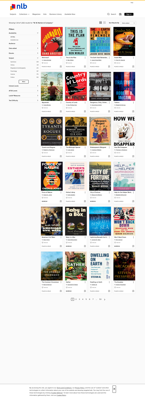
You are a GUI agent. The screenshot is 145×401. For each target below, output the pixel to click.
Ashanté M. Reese (73, 284)
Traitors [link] (116, 102)
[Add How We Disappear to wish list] (133, 156)
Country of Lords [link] (71, 102)
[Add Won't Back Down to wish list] (133, 246)
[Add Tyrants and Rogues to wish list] (60, 156)
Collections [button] (23, 14)
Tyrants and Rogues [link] (48, 147)
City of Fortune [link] (95, 192)
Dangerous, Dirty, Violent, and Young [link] (99, 102)
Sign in (128, 14)
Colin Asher (71, 150)
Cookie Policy (61, 395)
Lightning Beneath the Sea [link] (99, 237)
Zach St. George (120, 60)
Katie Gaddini (71, 195)
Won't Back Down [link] (120, 237)
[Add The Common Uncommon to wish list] (60, 291)
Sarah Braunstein (72, 240)
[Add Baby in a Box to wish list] (85, 246)
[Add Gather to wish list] (85, 291)
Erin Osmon (119, 240)
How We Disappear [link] (120, 147)
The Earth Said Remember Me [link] (99, 58)
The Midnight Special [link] (73, 147)
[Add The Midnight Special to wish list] (85, 156)
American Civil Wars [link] (48, 237)
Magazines (36, 14)
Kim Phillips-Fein (72, 105)
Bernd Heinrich (48, 284)
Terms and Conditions (64, 388)
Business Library (56, 14)
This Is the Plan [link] (71, 58)
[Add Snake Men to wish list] (133, 66)
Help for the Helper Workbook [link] (123, 192)
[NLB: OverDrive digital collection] (18, 7)
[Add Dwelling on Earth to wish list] (109, 291)
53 (100, 299)
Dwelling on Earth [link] (96, 282)
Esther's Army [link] (70, 192)
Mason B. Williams (97, 195)
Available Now (70, 14)
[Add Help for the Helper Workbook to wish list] (133, 201)
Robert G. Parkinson (49, 150)
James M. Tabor (96, 240)
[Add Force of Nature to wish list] (60, 201)
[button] (111, 15)
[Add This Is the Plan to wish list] (85, 66)
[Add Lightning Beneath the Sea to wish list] (109, 246)
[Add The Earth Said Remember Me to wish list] (109, 66)
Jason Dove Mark (96, 60)
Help (132, 2)
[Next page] (105, 299)
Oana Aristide (47, 60)
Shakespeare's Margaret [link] (98, 147)
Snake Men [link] (118, 58)
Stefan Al (94, 284)
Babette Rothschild (121, 195)
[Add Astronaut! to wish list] (60, 66)
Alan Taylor (47, 240)
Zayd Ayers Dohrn (97, 105)
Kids (45, 14)
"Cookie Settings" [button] (57, 393)
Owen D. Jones (48, 195)
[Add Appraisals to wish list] (60, 111)
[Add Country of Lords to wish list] (85, 111)
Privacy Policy (79, 388)
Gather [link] (68, 282)
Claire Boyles (47, 105)
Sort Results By (114, 23)
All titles (13, 37)
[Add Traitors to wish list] (133, 111)
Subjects (13, 14)
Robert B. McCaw (121, 105)
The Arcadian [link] (118, 282)
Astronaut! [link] (45, 58)
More (23, 82)
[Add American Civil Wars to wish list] (60, 246)
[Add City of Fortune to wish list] (109, 201)
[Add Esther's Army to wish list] (85, 201)
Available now (14, 40)
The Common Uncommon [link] (50, 282)
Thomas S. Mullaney (121, 150)
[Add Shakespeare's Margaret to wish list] (109, 156)
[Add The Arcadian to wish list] (133, 291)
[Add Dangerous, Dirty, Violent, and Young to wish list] (109, 111)
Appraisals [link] (45, 102)
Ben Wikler (71, 60)
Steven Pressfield (121, 284)
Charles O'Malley (96, 150)
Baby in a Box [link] (70, 237)
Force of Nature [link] (47, 192)
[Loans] (120, 15)
